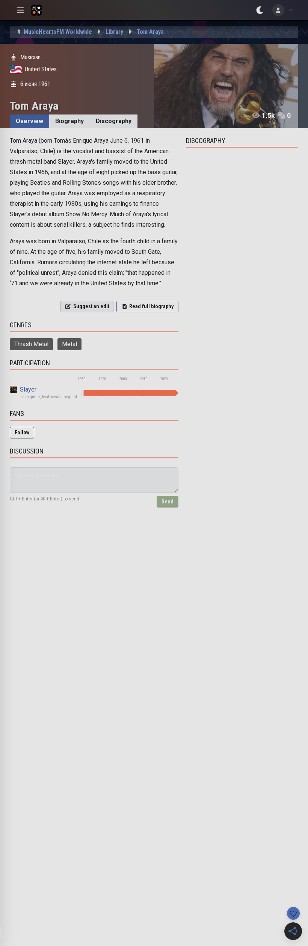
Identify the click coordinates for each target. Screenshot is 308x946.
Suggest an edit (91, 306)
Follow (22, 432)
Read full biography (151, 306)
